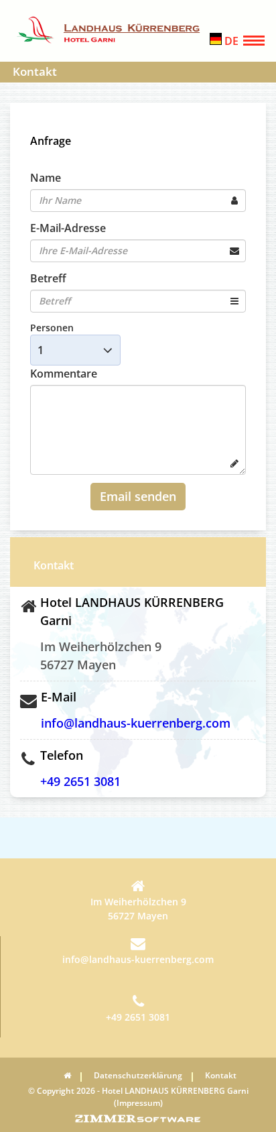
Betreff (48, 278)
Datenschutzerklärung (138, 1075)
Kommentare (63, 373)
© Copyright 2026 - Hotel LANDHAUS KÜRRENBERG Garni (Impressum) (138, 1097)
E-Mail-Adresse (68, 228)
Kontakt (220, 1075)
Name (45, 177)
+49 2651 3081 (80, 781)
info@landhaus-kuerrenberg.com (135, 723)
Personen (52, 327)
